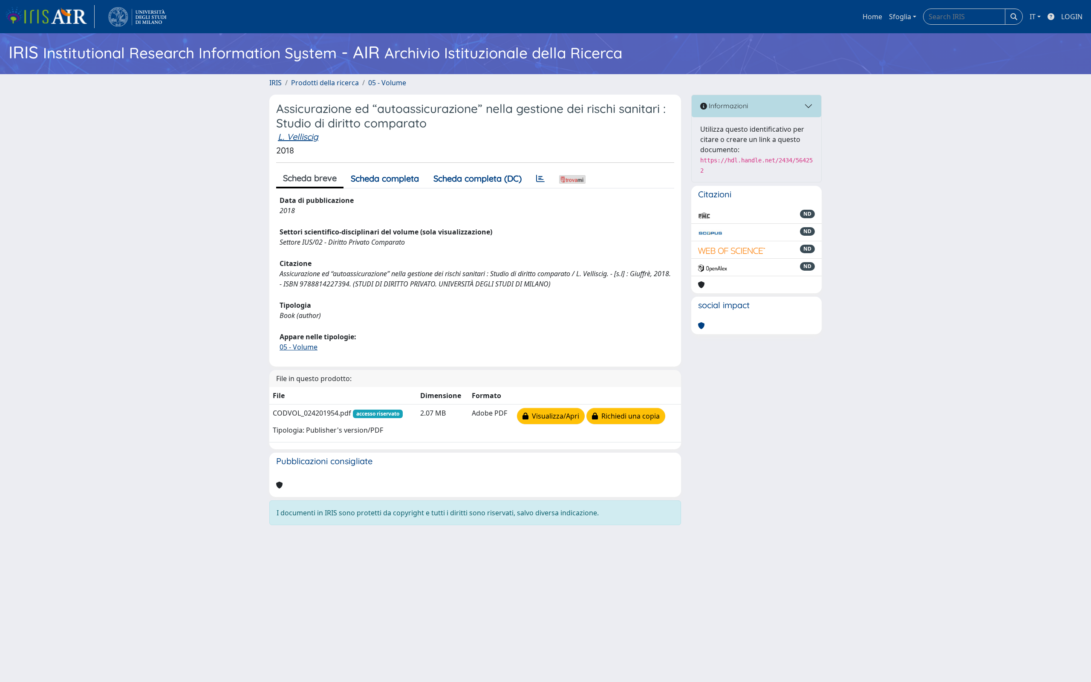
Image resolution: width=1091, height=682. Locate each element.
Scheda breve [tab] (310, 178)
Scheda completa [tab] (385, 178)
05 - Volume (387, 82)
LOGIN (1071, 16)
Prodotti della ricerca (325, 82)
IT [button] (1033, 16)
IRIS (275, 82)
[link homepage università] (137, 16)
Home (872, 16)
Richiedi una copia (629, 416)
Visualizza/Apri (553, 416)
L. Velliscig (298, 136)
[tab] (540, 179)
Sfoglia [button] (900, 16)
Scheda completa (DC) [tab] (477, 178)
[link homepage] (50, 16)
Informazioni (727, 105)
